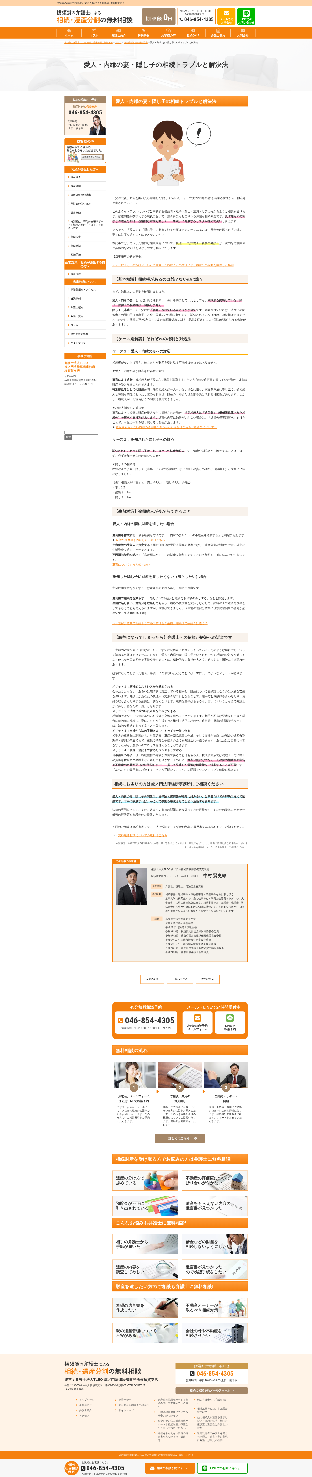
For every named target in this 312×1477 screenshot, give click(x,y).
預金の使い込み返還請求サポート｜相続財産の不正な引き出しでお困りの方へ (173, 1424)
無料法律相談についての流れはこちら (142, 835)
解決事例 (76, 298)
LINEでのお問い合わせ (246, 21)
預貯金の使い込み (81, 203)
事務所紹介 (85, 1404)
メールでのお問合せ (226, 21)
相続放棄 (76, 236)
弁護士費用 (77, 316)
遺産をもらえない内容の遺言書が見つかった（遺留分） (173, 1437)
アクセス (84, 1415)
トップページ (86, 1399)
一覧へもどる (180, 979)
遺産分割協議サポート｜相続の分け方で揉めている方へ (173, 1403)
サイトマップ (78, 342)
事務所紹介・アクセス (83, 289)
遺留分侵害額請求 (81, 194)
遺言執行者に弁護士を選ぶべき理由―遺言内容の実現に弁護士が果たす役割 (212, 1437)
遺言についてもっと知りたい (131, 564)
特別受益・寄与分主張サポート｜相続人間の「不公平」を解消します (85, 224)
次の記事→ (207, 979)
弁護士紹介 (77, 307)
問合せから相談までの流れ (134, 1404)
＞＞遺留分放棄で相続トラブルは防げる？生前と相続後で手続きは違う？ (160, 623)
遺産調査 (76, 177)
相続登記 (76, 245)
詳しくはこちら (179, 1138)
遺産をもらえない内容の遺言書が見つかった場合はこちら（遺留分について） (166, 427)
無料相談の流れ (79, 333)
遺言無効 (76, 212)
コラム (74, 325)
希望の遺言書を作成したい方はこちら (140, 540)
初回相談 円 (159, 17)
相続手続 (76, 254)
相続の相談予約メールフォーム (210, 1390)
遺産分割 (76, 185)
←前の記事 (152, 979)
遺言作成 (76, 274)
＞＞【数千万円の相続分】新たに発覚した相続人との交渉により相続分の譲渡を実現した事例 (173, 265)
